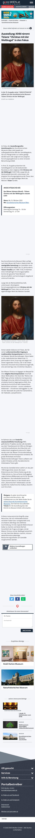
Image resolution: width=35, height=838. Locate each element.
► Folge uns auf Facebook (10, 795)
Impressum (5, 805)
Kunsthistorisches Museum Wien (18, 203)
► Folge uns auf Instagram (10, 800)
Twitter (12, 599)
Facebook (17, 599)
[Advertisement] (17, 121)
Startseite (4, 20)
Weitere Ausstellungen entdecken (17, 547)
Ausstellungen (21, 7)
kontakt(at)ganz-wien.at (9, 790)
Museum (31, 7)
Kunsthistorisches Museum (10, 22)
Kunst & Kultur (7, 7)
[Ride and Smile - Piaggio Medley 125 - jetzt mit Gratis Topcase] (17, 15)
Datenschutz (5, 807)
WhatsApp (23, 599)
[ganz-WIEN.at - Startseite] (17, 2)
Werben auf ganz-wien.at (9, 811)
